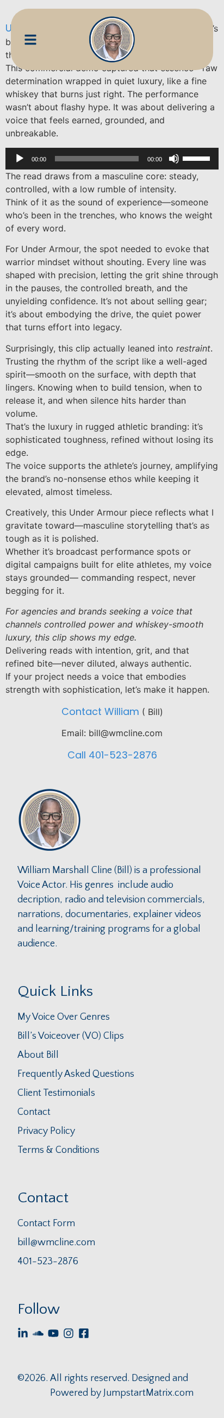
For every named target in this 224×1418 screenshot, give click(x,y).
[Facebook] (83, 1333)
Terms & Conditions (58, 1150)
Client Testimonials (56, 1093)
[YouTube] (53, 1333)
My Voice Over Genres (63, 1017)
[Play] (19, 158)
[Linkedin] (22, 1333)
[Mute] (174, 158)
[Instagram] (68, 1333)
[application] (112, 159)
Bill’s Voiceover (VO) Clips (70, 1036)
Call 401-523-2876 (112, 755)
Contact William (100, 711)
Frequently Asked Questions (75, 1074)
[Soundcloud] (38, 1333)
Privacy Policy (46, 1131)
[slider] (198, 157)
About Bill (38, 1055)
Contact (34, 1112)
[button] (30, 39)
